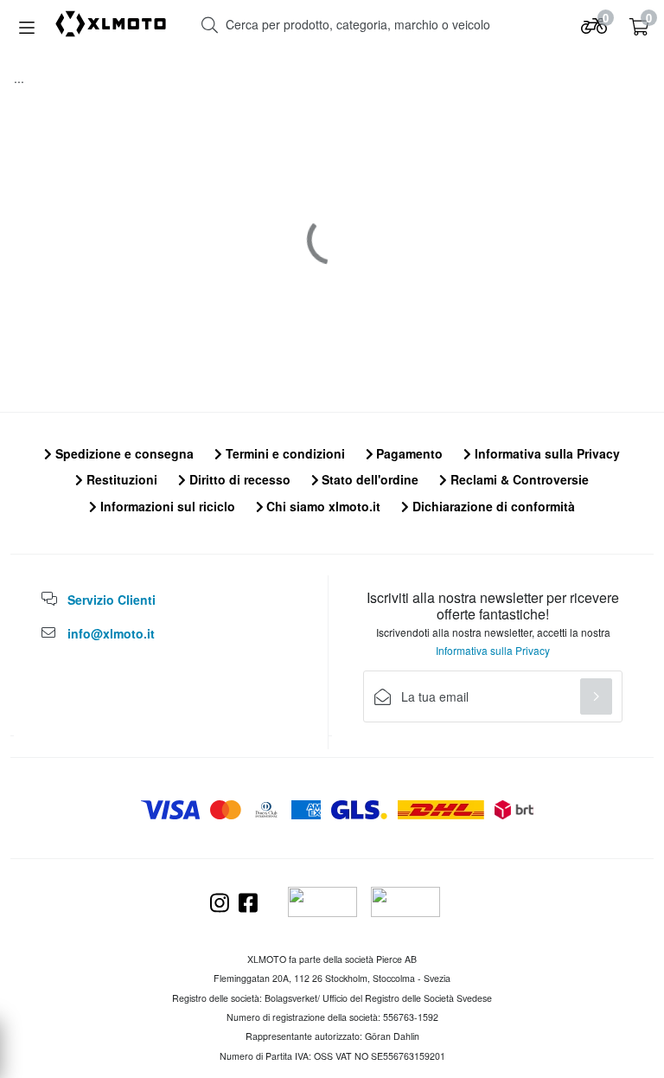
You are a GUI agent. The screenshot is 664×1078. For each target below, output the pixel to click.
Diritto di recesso (238, 479)
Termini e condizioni (283, 453)
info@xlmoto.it (111, 633)
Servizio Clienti (111, 599)
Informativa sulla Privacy (545, 453)
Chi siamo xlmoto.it (321, 506)
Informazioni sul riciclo (166, 506)
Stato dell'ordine (368, 479)
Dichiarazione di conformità (492, 506)
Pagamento (408, 453)
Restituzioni (120, 479)
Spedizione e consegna (123, 453)
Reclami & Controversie (518, 479)
